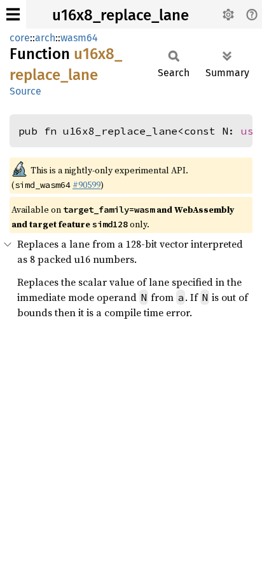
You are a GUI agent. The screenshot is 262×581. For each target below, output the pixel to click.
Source (25, 91)
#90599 (86, 184)
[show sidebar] (13, 14)
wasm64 (79, 38)
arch (45, 38)
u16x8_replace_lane (120, 15)
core (20, 38)
